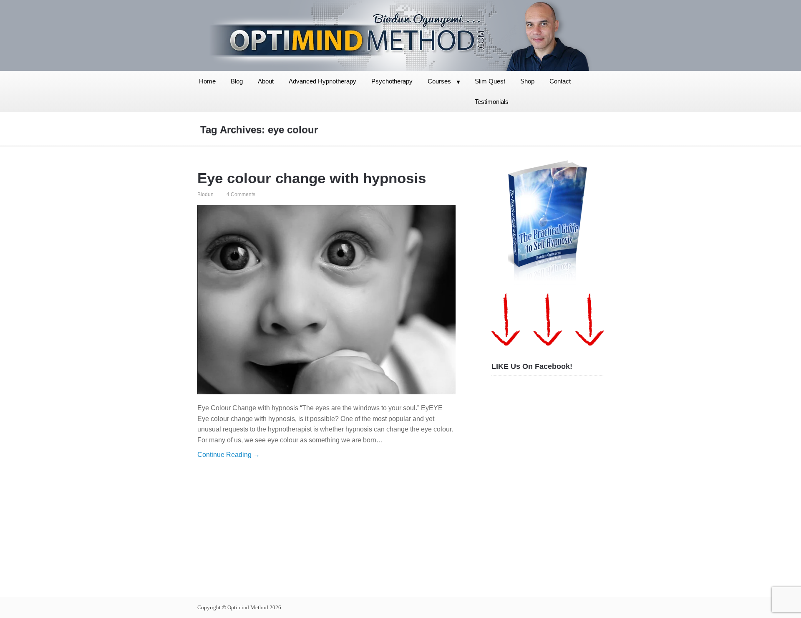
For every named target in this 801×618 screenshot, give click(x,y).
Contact (560, 81)
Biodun (205, 194)
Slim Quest (490, 81)
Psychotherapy (392, 81)
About (266, 81)
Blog (237, 81)
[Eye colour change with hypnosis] (326, 300)
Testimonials (492, 101)
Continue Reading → (228, 454)
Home (207, 81)
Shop (527, 81)
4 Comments (241, 194)
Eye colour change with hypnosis (311, 178)
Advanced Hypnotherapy (322, 81)
